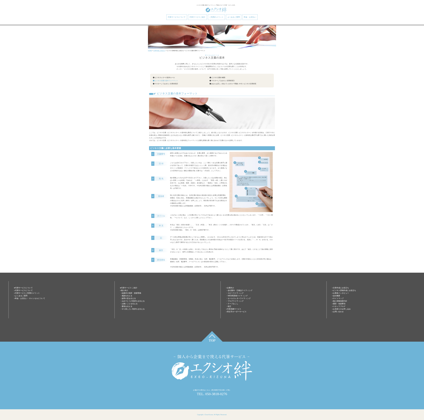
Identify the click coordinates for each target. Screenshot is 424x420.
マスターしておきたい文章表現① (223, 80)
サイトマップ (338, 298)
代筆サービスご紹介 (197, 17)
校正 (229, 306)
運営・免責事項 (339, 304)
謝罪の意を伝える (129, 298)
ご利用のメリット (216, 17)
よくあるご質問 (233, 17)
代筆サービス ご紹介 (129, 288)
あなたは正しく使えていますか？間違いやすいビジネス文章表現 (233, 84)
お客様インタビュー (341, 293)
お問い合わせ (338, 312)
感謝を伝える (127, 296)
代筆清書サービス (234, 309)
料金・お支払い (250, 17)
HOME (150, 50)
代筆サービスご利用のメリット (27, 293)
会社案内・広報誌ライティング (240, 290)
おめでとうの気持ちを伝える (133, 301)
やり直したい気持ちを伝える (133, 309)
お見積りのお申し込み (342, 309)
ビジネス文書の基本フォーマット (166, 80)
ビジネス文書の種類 (218, 77)
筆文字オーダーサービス (236, 312)
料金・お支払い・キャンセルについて (30, 298)
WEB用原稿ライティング (238, 296)
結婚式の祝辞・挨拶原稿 (131, 293)
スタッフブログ (339, 306)
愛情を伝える (127, 306)
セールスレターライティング (239, 298)
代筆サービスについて (177, 17)
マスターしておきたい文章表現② (166, 84)
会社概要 (336, 296)
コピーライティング (236, 293)
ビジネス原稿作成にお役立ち (344, 290)
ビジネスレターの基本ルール (165, 77)
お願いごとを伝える (130, 304)
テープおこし (233, 304)
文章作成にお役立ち (159, 50)
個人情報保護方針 (340, 301)
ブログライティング (236, 301)
